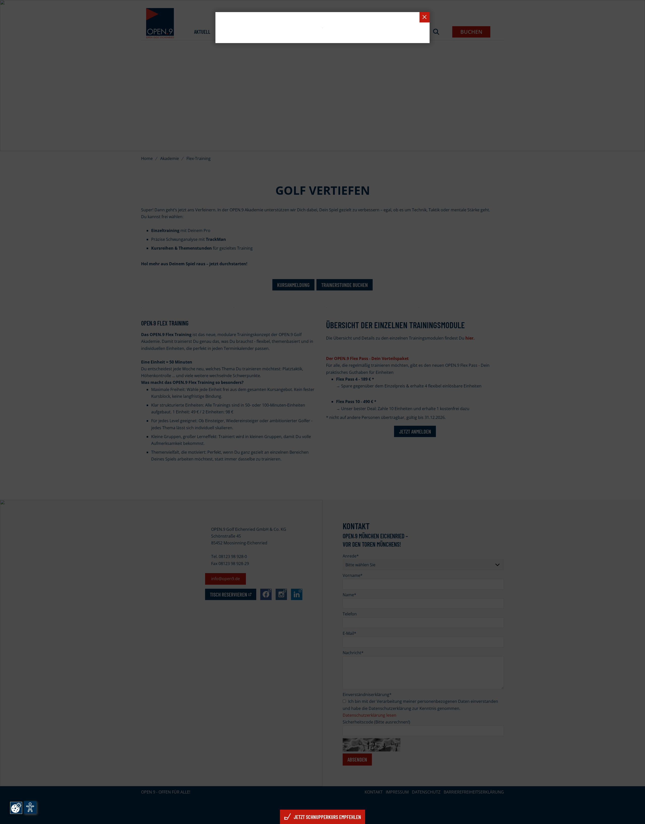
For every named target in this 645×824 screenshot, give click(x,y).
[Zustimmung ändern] (16, 808)
